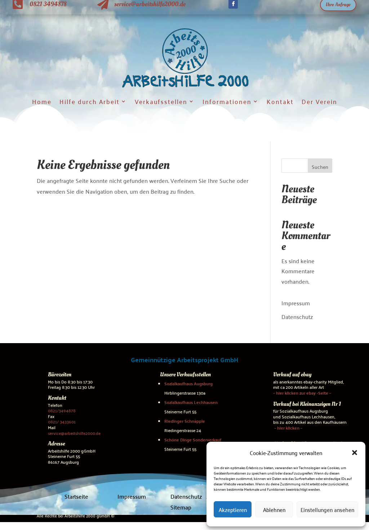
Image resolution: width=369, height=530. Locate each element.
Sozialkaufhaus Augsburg (188, 383)
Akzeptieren (233, 509)
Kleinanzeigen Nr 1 (320, 404)
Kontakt (280, 101)
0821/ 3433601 (62, 421)
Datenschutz (297, 316)
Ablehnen (274, 509)
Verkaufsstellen (161, 101)
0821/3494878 (62, 410)
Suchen (320, 166)
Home (42, 101)
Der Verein (319, 101)
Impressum (295, 303)
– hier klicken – (287, 428)
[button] (354, 452)
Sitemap (180, 507)
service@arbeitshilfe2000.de (74, 433)
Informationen (227, 101)
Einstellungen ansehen (327, 509)
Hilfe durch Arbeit (89, 101)
